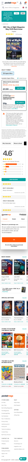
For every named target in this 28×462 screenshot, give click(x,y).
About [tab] (23, 219)
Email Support (17, 405)
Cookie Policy (5, 432)
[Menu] (2, 3)
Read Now (5, 291)
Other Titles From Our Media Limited (8, 329)
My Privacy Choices (6, 434)
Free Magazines (5, 410)
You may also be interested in (8, 361)
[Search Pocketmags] (3, 8)
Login (3, 456)
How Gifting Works (18, 412)
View (3, 283)
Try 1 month (20, 102)
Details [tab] (14, 219)
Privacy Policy (5, 421)
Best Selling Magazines (7, 408)
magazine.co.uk (17, 446)
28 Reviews (18, 34)
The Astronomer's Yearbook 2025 (19, 317)
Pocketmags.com (18, 443)
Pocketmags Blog (6, 413)
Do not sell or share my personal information (14, 245)
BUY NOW (20, 88)
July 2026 (17, 276)
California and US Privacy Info (5, 425)
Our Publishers (5, 416)
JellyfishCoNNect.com (19, 449)
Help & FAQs (17, 402)
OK (14, 239)
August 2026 (5, 276)
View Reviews (13, 179)
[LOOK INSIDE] (14, 59)
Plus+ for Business (6, 418)
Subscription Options (11, 125)
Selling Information (6, 450)
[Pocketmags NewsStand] (10, 3)
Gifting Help (16, 415)
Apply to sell (4, 453)
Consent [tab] (5, 219)
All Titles (4, 402)
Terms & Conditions (6, 429)
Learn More (14, 108)
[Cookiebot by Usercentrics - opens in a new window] (19, 215)
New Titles (4, 405)
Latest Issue (5, 24)
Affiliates (4, 443)
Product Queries (5, 441)
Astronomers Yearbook (7, 317)
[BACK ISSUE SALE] (7, 274)
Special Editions (8, 298)
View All (24, 257)
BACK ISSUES (6, 257)
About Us (16, 441)
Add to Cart (8, 283)
